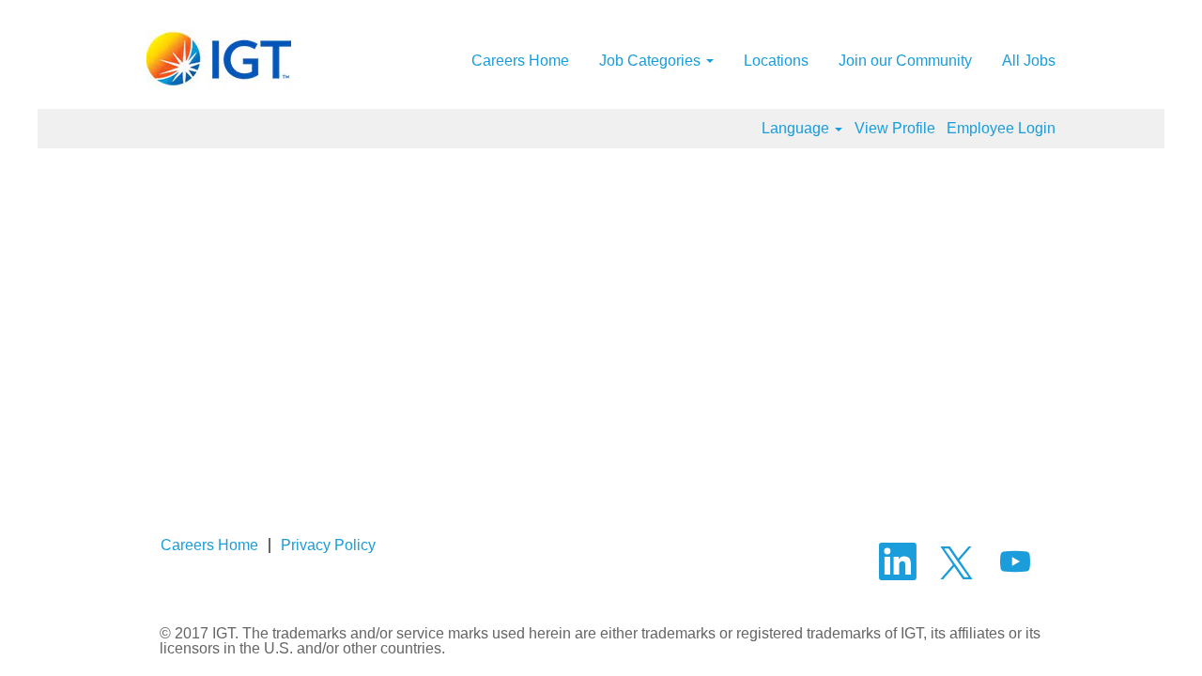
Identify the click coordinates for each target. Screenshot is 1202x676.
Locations (776, 61)
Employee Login (1001, 128)
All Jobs (1029, 61)
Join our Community (905, 61)
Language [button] (797, 128)
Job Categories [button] (651, 61)
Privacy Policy (328, 545)
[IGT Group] (219, 59)
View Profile (895, 128)
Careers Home (520, 61)
